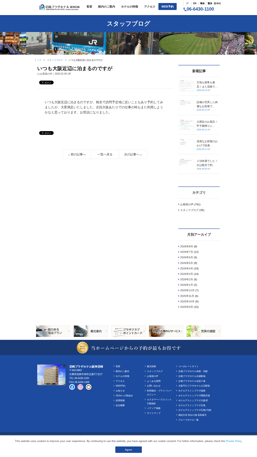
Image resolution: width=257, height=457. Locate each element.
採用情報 (120, 400)
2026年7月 (186, 251)
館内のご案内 (106, 6)
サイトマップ (153, 413)
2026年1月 (186, 284)
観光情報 (151, 366)
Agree (128, 449)
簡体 (202, 3)
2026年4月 (186, 268)
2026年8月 (186, 246)
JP (187, 3)
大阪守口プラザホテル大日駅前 (194, 385)
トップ (37, 60)
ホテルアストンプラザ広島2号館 (194, 410)
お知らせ (120, 390)
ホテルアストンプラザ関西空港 (194, 395)
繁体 (210, 3)
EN (194, 3)
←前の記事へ (77, 154)
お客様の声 (46, 73)
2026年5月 (186, 262)
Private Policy (234, 440)
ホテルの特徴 (129, 6)
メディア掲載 (153, 408)
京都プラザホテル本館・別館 (193, 371)
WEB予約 (167, 6)
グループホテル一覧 (188, 420)
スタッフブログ (55, 60)
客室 (89, 6)
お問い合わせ (153, 385)
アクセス (149, 6)
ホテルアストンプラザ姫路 (191, 390)
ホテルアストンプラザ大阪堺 (193, 400)
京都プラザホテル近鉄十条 (191, 381)
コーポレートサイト (188, 366)
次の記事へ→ (133, 154)
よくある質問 (153, 381)
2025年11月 (187, 295)
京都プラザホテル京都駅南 (191, 376)
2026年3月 (186, 273)
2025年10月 (187, 301)
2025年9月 (186, 306)
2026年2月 (186, 279)
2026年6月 (186, 257)
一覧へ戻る (105, 154)
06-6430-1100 (200, 8)
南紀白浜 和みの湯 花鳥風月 (192, 415)
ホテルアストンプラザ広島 (191, 405)
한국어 (217, 3)
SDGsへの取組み (124, 395)
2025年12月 (187, 290)
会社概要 (120, 405)
